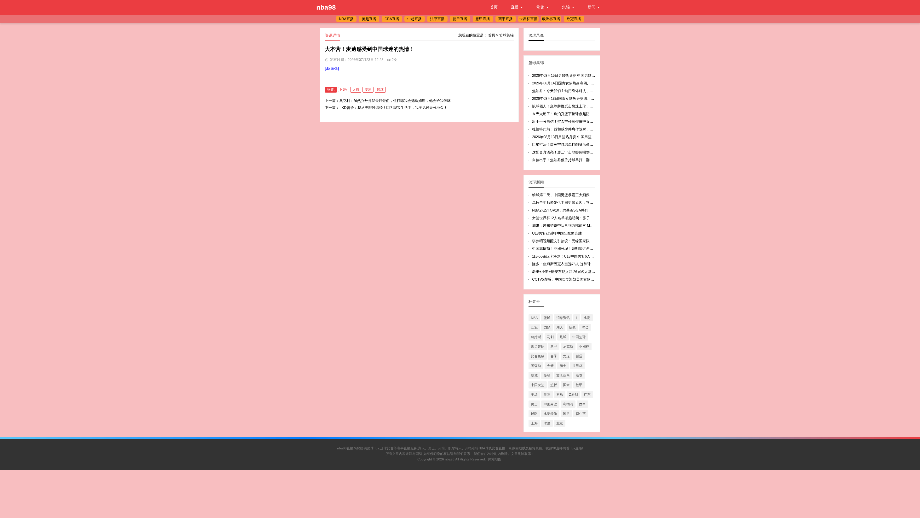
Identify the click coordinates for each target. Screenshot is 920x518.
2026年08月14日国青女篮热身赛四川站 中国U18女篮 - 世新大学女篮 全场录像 (594, 83)
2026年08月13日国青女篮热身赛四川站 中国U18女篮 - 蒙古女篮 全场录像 (590, 98)
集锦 (566, 7)
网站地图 (494, 459)
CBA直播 (392, 19)
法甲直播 (437, 19)
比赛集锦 (537, 356)
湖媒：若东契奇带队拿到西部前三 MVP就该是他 (570, 226)
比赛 (587, 318)
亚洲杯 (584, 346)
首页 (494, 7)
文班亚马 (563, 375)
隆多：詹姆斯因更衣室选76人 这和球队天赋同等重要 (574, 264)
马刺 (550, 337)
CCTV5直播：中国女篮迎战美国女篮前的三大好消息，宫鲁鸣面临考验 (588, 279)
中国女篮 (537, 385)
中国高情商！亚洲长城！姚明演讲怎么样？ (566, 249)
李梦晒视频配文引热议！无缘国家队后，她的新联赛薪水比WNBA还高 (588, 241)
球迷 (547, 423)
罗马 (559, 394)
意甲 (553, 346)
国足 (566, 414)
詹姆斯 (536, 337)
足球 (563, 337)
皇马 (547, 394)
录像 (540, 7)
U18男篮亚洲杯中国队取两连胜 (557, 233)
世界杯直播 (528, 19)
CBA (547, 327)
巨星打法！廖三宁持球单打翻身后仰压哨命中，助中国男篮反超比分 (586, 144)
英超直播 (369, 19)
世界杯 (577, 366)
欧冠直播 (574, 19)
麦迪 (368, 89)
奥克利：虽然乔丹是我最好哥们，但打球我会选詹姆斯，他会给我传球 (395, 101)
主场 (534, 394)
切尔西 (581, 414)
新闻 (591, 7)
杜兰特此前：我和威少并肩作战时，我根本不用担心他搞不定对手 (584, 129)
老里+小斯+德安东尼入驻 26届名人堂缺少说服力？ (572, 272)
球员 (585, 327)
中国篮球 (579, 337)
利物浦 (568, 404)
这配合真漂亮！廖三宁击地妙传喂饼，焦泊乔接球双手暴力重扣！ (584, 152)
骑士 (563, 366)
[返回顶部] (910, 461)
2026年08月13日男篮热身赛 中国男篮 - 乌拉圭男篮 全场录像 (580, 137)
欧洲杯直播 (551, 19)
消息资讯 (563, 318)
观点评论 (537, 346)
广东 (587, 394)
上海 (534, 423)
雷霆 (579, 356)
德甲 (579, 385)
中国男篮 (550, 404)
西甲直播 (505, 19)
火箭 (355, 89)
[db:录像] (332, 68)
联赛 (579, 375)
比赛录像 (550, 414)
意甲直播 (483, 19)
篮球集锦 (506, 35)
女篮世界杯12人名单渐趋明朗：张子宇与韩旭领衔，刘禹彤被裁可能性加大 (591, 218)
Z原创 (573, 394)
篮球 (380, 89)
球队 (534, 414)
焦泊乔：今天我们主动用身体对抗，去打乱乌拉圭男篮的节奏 (580, 91)
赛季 (553, 356)
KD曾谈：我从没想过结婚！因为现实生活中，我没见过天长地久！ (394, 108)
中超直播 (414, 19)
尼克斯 (568, 346)
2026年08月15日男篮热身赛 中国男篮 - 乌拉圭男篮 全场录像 (580, 75)
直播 (514, 7)
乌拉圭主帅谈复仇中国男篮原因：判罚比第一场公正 (573, 202)
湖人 (559, 327)
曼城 (534, 375)
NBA (343, 89)
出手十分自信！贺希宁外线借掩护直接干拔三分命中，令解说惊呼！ (586, 121)
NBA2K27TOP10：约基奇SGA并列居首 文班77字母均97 (577, 210)
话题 (572, 327)
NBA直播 (346, 19)
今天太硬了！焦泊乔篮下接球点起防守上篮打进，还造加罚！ (580, 114)
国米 (566, 385)
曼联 (547, 375)
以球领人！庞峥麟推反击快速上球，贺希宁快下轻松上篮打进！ (582, 106)
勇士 (534, 404)
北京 (559, 423)
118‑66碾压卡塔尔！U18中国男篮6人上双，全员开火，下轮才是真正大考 (590, 256)
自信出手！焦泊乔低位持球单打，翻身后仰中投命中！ (575, 160)
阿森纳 (536, 366)
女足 (566, 356)
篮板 (553, 385)
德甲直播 (460, 19)
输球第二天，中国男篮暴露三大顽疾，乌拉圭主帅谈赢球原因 (580, 195)
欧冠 (534, 327)
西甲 (582, 404)
